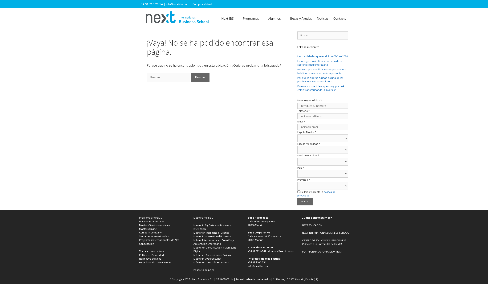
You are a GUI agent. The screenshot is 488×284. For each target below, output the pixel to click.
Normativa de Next (150, 258)
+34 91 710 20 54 (151, 4)
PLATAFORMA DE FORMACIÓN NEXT (322, 251)
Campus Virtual (202, 4)
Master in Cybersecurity (207, 258)
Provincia (303, 179)
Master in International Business (212, 236)
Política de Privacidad (151, 255)
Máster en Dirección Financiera (211, 262)
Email (301, 121)
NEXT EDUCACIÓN (312, 225)
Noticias (322, 18)
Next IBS (227, 18)
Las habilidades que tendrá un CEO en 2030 (322, 56)
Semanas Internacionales (154, 236)
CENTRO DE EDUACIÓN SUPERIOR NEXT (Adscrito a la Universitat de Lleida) (324, 242)
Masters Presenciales (151, 221)
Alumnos (274, 18)
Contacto (339, 18)
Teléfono (303, 111)
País (300, 167)
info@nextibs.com (177, 4)
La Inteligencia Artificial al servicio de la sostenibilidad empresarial (319, 63)
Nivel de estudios (308, 155)
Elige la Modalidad (308, 144)
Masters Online (148, 229)
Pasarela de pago (203, 270)
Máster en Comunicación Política (212, 255)
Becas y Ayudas (301, 18)
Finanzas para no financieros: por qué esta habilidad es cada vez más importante (322, 71)
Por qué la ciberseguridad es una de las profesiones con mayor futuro (320, 79)
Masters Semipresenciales (154, 225)
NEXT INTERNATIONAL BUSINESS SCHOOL (325, 232)
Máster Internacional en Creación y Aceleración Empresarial (213, 242)
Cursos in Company (150, 232)
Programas (251, 18)
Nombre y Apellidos (309, 100)
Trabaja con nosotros (151, 251)
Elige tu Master (306, 132)
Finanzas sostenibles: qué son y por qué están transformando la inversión (320, 88)
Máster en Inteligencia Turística (211, 232)
